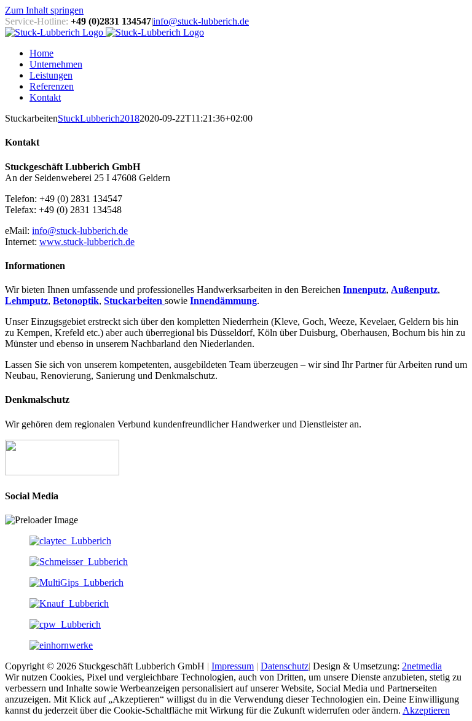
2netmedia (422, 666)
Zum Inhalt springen (44, 10)
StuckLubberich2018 (99, 118)
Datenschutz (285, 666)
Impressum (232, 666)
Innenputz (364, 289)
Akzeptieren (426, 710)
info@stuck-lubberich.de (201, 21)
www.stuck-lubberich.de (87, 241)
